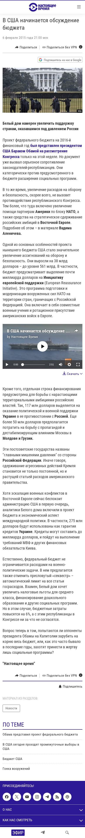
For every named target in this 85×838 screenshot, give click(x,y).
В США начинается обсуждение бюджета (45, 331)
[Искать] (67, 832)
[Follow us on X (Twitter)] (17, 797)
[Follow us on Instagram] (37, 797)
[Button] (26, 47)
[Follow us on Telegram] (47, 797)
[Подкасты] (67, 797)
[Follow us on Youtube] (27, 797)
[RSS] (57, 797)
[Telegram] (42, 832)
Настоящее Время (24, 337)
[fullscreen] (78, 364)
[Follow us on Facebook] (7, 797)
